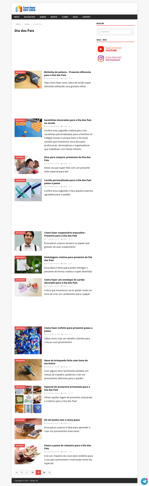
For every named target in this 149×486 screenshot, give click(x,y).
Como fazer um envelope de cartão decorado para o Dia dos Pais (64, 281)
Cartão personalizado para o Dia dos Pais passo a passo (67, 182)
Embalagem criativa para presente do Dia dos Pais (68, 259)
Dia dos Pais (29, 17)
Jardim (43, 17)
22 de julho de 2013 (52, 186)
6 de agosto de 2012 (53, 367)
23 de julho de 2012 (52, 423)
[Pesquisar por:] (115, 32)
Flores (65, 17)
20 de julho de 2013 (52, 286)
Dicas (75, 17)
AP (37, 480)
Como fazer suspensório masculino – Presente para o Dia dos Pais (65, 234)
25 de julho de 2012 (52, 393)
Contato (86, 17)
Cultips (65, 78)
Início (16, 17)
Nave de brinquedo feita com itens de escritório (66, 362)
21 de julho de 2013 (52, 239)
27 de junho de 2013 (53, 334)
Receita (54, 17)
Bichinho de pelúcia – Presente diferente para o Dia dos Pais (67, 73)
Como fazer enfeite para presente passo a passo (68, 329)
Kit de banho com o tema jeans (62, 419)
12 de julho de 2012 (52, 452)
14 (44, 472)
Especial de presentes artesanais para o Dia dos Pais (67, 388)
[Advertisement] (34, 51)
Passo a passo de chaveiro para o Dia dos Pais (67, 447)
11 (72, 239)
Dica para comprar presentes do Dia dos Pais (67, 159)
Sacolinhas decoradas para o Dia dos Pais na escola (67, 121)
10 (72, 393)
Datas (27, 24)
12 (32, 472)
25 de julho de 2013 (52, 78)
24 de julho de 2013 (52, 163)
